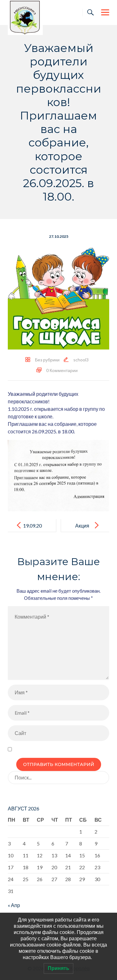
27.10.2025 (58, 236)
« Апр (14, 905)
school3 (81, 359)
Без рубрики (47, 359)
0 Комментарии (62, 370)
